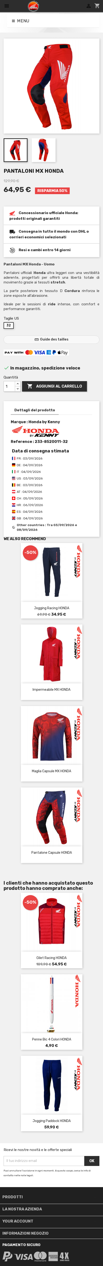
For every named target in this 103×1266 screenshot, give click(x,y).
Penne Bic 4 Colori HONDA (51, 1039)
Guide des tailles (51, 339)
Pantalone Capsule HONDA (51, 853)
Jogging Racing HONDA (51, 608)
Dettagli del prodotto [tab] (34, 410)
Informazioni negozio (25, 1233)
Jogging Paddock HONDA (52, 1121)
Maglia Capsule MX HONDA (51, 771)
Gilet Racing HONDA (51, 958)
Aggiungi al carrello (54, 386)
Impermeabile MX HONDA (51, 690)
